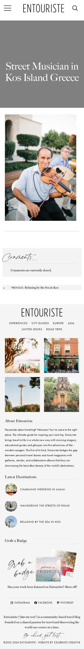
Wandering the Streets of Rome (45, 505)
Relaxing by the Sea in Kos (40, 522)
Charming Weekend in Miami (42, 489)
